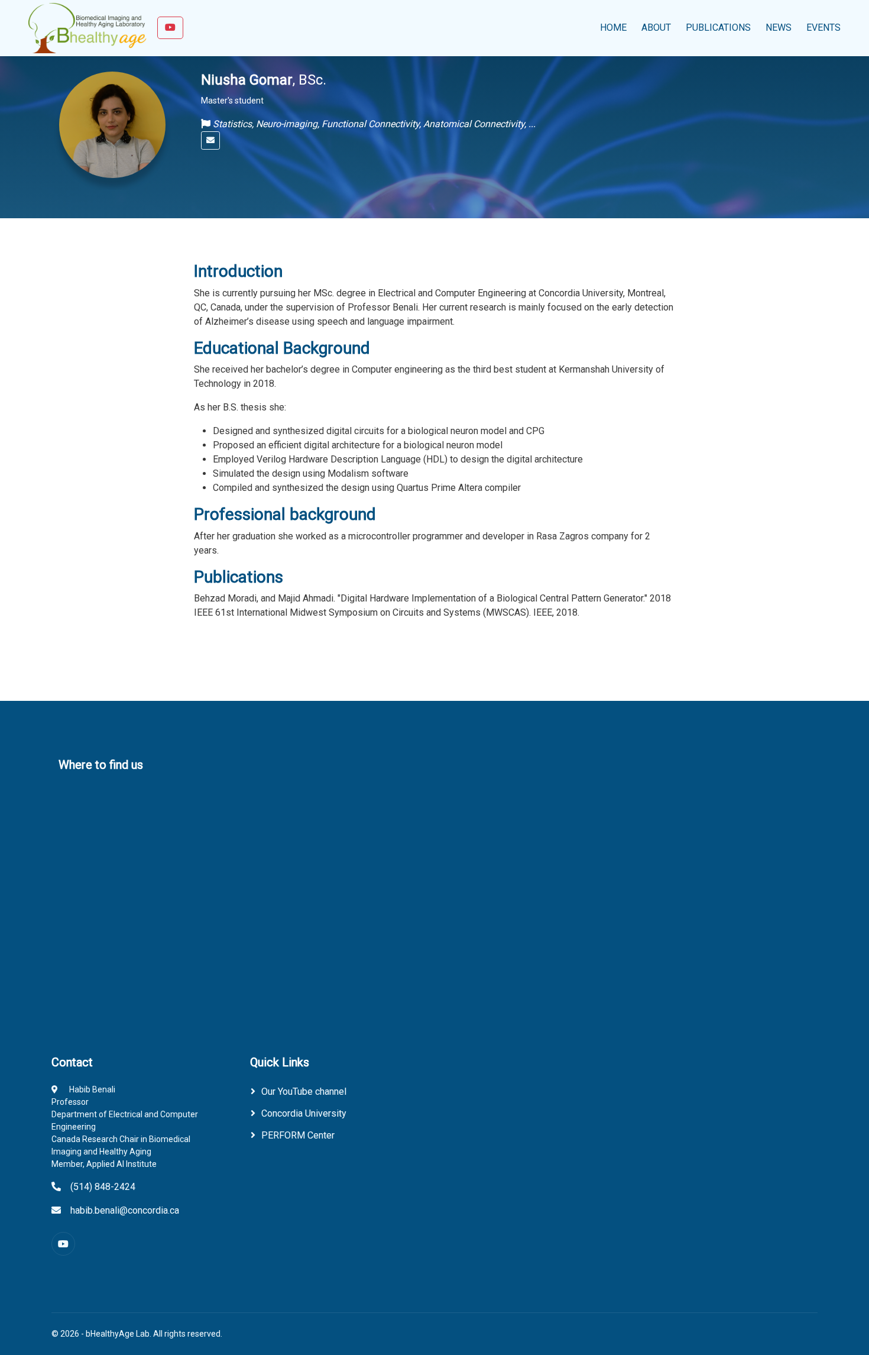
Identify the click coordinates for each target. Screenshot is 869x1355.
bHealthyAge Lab (118, 1333)
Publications (718, 27)
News (779, 27)
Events (823, 27)
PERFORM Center (298, 1135)
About (656, 27)
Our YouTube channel (303, 1091)
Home (613, 27)
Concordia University (303, 1113)
